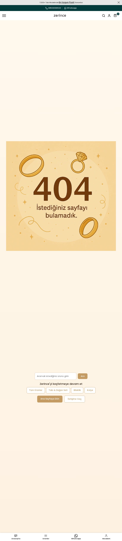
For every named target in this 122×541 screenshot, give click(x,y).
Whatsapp (72, 8)
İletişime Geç (75, 398)
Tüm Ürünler (35, 390)
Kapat (3, 2)
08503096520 (54, 8)
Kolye (90, 390)
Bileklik (77, 390)
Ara (83, 376)
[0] (115, 15)
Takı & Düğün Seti (58, 390)
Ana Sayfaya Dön (49, 398)
